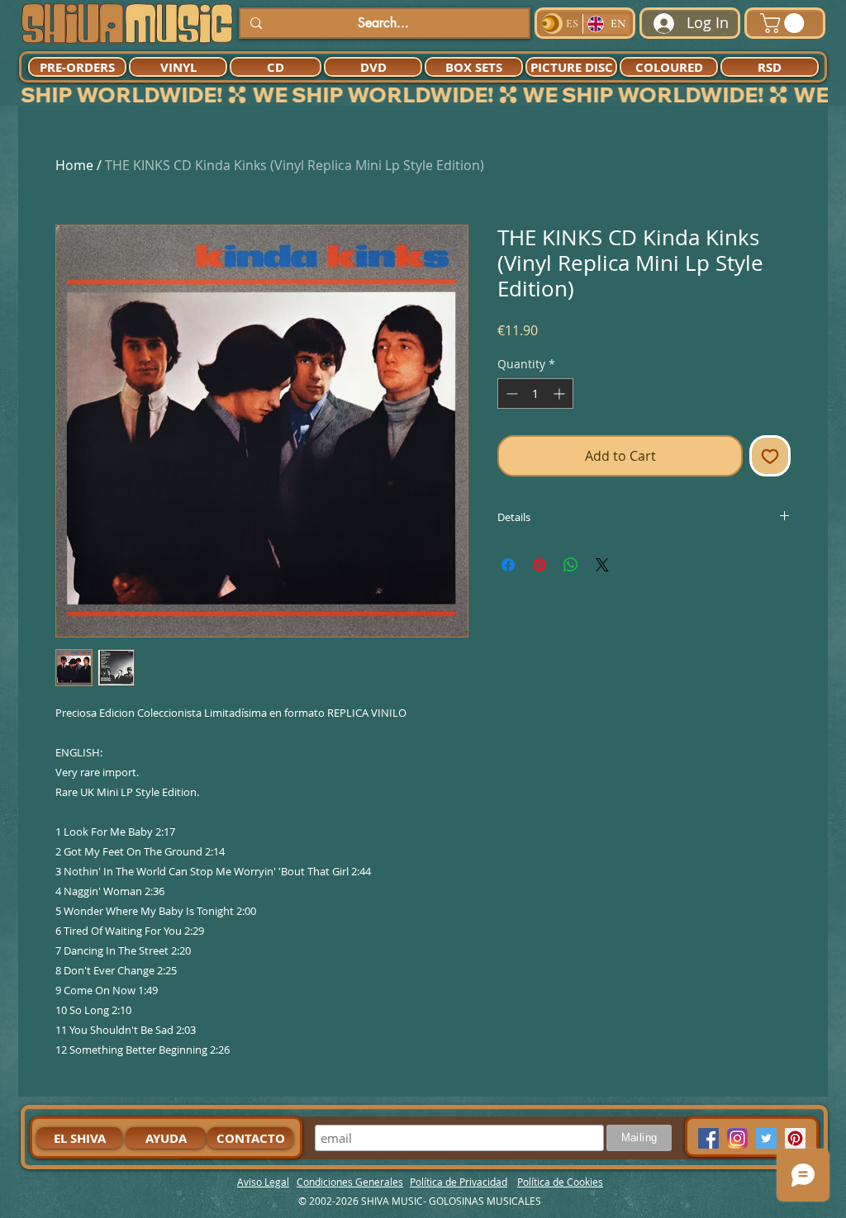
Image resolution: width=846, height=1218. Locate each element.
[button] (784, 23)
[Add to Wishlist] (770, 455)
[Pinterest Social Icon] (795, 1138)
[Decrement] (510, 393)
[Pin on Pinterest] (539, 565)
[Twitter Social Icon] (766, 1138)
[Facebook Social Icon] (708, 1138)
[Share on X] (602, 565)
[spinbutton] (535, 393)
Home (74, 165)
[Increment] (560, 393)
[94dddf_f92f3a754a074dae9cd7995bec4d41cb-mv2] (737, 1138)
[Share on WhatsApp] (571, 565)
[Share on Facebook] (508, 565)
